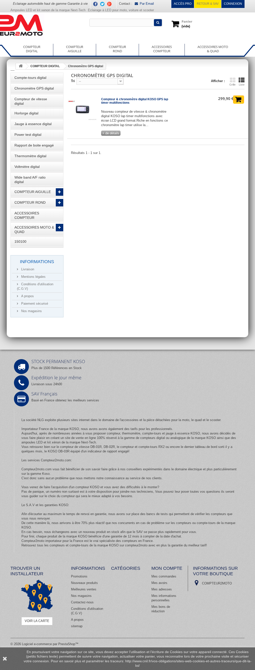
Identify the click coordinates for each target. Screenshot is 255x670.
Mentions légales (33, 277)
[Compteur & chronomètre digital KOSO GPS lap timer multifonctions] (82, 110)
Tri (73, 81)
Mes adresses (161, 589)
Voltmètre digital (27, 167)
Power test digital (27, 135)
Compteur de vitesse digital (30, 101)
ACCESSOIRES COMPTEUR (26, 215)
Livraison (27, 269)
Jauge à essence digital (33, 124)
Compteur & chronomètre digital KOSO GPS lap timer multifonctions (134, 100)
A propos (27, 296)
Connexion (233, 3)
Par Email (147, 3)
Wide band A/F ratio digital (30, 179)
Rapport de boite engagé (34, 145)
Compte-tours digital (30, 78)
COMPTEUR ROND (30, 202)
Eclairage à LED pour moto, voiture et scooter (121, 10)
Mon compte (166, 568)
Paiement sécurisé (34, 303)
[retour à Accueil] (20, 66)
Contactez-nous (82, 602)
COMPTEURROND (117, 49)
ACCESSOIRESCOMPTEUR (162, 49)
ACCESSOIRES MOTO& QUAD (212, 49)
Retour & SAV (208, 3)
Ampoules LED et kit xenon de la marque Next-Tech (47, 10)
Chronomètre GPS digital (34, 88)
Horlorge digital (26, 113)
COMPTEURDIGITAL (31, 49)
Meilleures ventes (83, 589)
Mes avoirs (159, 583)
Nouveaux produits (84, 583)
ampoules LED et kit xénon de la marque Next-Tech (58, 442)
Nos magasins (31, 311)
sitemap (76, 626)
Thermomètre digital (30, 156)
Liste (242, 84)
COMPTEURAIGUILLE (74, 49)
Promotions (79, 576)
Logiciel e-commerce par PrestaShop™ (50, 644)
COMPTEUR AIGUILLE (32, 192)
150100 (20, 241)
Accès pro (182, 3)
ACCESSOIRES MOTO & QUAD (34, 229)
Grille (232, 84)
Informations (37, 261)
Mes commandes (163, 576)
